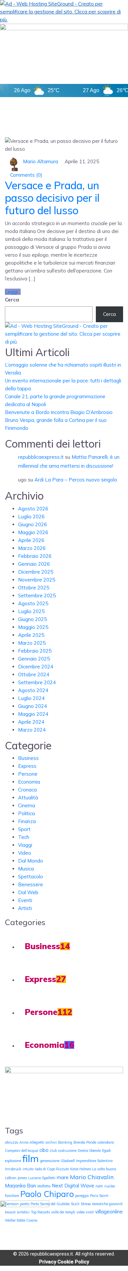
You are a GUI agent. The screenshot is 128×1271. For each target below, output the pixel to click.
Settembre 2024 (37, 682)
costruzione (67, 1150)
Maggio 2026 (33, 532)
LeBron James (16, 1178)
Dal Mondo (30, 861)
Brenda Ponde (85, 1142)
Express (27, 766)
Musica (26, 869)
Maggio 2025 (33, 627)
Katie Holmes (80, 1169)
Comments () (25, 175)
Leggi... (13, 292)
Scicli (75, 1204)
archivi (51, 1142)
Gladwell (68, 1160)
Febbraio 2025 (35, 651)
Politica (26, 813)
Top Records (40, 1212)
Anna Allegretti (31, 1142)
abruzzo (11, 1142)
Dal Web (28, 892)
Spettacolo (30, 876)
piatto (24, 1204)
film (30, 1158)
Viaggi (25, 845)
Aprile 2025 (31, 635)
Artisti (25, 908)
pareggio (82, 1195)
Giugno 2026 (32, 524)
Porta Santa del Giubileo (50, 1204)
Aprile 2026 (31, 540)
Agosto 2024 (33, 690)
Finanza (27, 821)
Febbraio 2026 (35, 556)
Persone (27, 774)
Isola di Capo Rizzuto (52, 1169)
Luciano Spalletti (41, 1178)
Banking (65, 1142)
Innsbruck (13, 1169)
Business (28, 758)
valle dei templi (63, 1212)
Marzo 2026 (32, 548)
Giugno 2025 (32, 619)
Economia (29, 782)
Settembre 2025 (37, 595)
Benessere (30, 884)
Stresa (86, 1204)
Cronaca (27, 790)
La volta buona (104, 1169)
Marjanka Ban (20, 1185)
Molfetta (44, 1186)
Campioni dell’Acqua (21, 1150)
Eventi (25, 900)
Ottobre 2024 (33, 674)
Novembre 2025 (36, 580)
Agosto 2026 (33, 509)
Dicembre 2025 (35, 572)
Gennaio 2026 (34, 564)
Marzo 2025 (32, 643)
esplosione (13, 1160)
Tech (23, 837)
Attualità (28, 797)
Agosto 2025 (33, 603)
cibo (44, 1150)
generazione (49, 1160)
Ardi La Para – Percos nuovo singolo (75, 480)
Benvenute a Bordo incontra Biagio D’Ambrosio (59, 412)
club (53, 1150)
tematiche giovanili (107, 1204)
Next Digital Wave (73, 1185)
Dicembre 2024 (35, 666)
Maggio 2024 (33, 714)
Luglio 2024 (31, 698)
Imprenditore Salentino (94, 1160)
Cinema (26, 805)
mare (63, 1177)
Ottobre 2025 (33, 587)
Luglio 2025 (31, 611)
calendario (105, 1142)
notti (99, 1186)
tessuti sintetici (17, 1212)
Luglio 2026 (31, 516)
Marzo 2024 (32, 730)
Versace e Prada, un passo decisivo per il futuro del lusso (52, 198)
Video (24, 853)
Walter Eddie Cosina (21, 1220)
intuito (28, 1169)
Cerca (12, 300)
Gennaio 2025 (34, 659)
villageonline (109, 1211)
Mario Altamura (40, 161)
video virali (85, 1212)
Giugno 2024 (32, 706)
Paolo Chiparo (47, 1194)
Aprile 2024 (31, 722)
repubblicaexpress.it (41, 457)
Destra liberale (89, 1150)
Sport (24, 829)
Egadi (106, 1150)
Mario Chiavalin (92, 1176)
